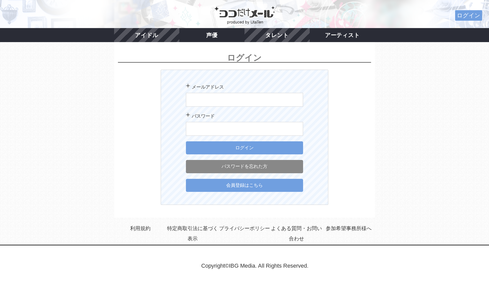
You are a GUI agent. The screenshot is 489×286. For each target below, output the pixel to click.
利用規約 (140, 228)
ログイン (468, 15)
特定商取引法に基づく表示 (192, 233)
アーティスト (342, 35)
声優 (212, 35)
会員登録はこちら (244, 185)
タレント (277, 35)
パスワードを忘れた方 (244, 166)
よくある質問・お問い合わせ (296, 233)
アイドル (146, 35)
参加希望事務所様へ (349, 228)
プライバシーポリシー (244, 228)
